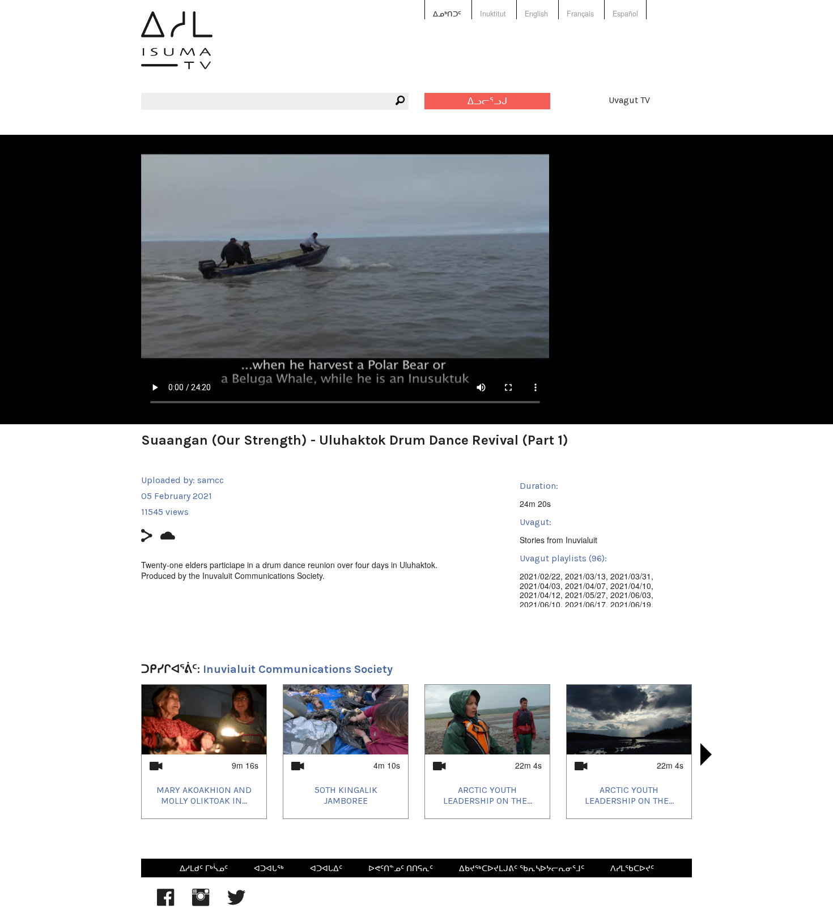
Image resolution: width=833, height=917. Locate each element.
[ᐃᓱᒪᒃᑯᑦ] (176, 48)
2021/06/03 (630, 594)
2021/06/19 (630, 604)
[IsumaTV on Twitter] (236, 903)
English (536, 13)
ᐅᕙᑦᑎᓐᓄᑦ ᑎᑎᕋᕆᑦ (400, 867)
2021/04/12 (540, 594)
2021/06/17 (585, 604)
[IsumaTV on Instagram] (200, 903)
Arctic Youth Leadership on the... (487, 795)
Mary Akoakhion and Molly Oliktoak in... (204, 795)
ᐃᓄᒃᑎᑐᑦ (447, 13)
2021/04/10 (630, 585)
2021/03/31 (630, 576)
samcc (210, 480)
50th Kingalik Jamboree (345, 795)
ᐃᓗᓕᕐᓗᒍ (487, 101)
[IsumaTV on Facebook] (165, 903)
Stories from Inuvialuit (558, 539)
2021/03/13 (585, 576)
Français (580, 13)
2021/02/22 (540, 576)
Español (625, 13)
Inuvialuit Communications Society (298, 669)
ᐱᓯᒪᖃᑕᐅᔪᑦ (632, 867)
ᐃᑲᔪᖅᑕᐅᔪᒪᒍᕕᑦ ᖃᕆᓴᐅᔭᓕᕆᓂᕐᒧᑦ (521, 867)
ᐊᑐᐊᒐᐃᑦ (326, 867)
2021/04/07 (585, 585)
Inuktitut (493, 13)
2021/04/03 (540, 585)
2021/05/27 (585, 594)
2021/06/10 (540, 604)
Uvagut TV (629, 100)
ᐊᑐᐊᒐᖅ (269, 867)
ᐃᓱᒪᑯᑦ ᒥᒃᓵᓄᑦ (204, 867)
